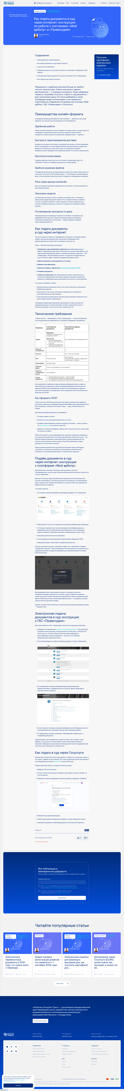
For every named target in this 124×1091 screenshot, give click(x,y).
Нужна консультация (40, 1021)
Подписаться (62, 898)
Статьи (10, 12)
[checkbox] (39, 886)
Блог (8, 9)
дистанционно (45, 425)
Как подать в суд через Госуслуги (48, 79)
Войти (105, 3)
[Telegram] (88, 830)
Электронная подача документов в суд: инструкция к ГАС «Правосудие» (61, 76)
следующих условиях (63, 893)
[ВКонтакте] (86, 830)
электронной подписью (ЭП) (70, 268)
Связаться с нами (114, 3)
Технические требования (45, 67)
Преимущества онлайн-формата (48, 60)
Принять (18, 1085)
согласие (46, 886)
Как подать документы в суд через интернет (52, 63)
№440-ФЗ (57, 761)
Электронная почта (44, 879)
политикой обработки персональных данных (64, 888)
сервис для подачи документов (66, 629)
